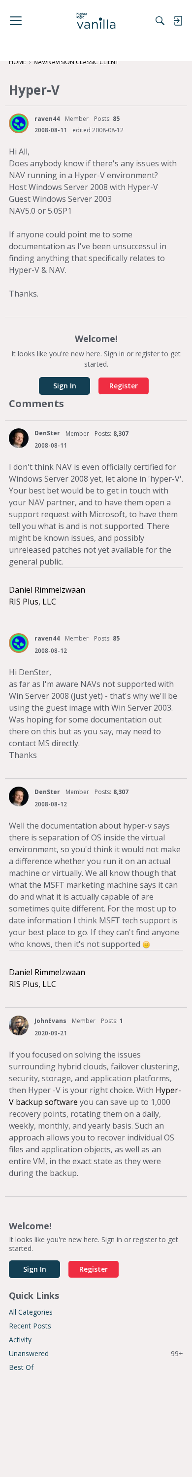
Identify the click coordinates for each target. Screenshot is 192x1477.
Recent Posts (30, 1325)
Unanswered (96, 1353)
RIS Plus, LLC (32, 601)
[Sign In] (178, 21)
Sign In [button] (64, 385)
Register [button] (123, 385)
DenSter (47, 433)
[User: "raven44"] (19, 123)
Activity (20, 1339)
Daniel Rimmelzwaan (47, 589)
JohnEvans (50, 1021)
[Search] (160, 21)
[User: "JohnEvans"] (19, 1025)
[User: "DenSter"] (19, 438)
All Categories (31, 1312)
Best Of (21, 1367)
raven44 (47, 118)
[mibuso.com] (96, 21)
